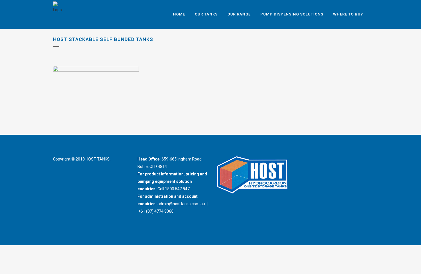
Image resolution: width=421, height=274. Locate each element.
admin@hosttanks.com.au (181, 203)
